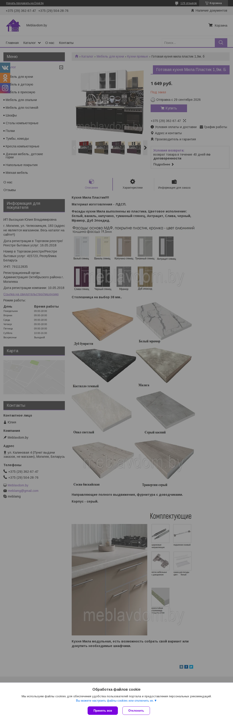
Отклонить (136, 710)
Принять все (103, 710)
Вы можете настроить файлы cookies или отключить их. (115, 700)
